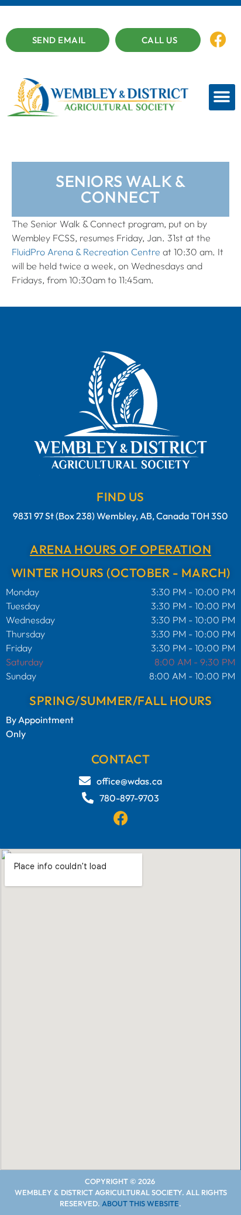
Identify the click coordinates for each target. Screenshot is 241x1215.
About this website (140, 1203)
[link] (86, 252)
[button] (222, 97)
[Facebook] (218, 39)
